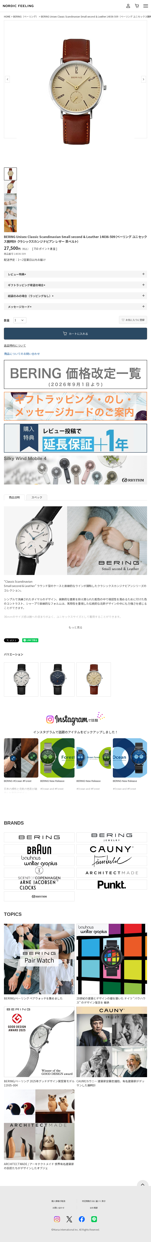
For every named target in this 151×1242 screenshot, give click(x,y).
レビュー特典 (17, 274)
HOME (7, 16)
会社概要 (94, 1207)
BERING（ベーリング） (25, 16)
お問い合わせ (58, 1207)
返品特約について (15, 345)
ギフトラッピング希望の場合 (27, 285)
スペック (36, 497)
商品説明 (14, 497)
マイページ (128, 6)
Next (143, 79)
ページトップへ (143, 1183)
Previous (7, 79)
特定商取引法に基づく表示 (94, 1201)
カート (137, 6)
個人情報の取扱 (58, 1201)
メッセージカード (20, 307)
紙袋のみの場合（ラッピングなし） (31, 296)
